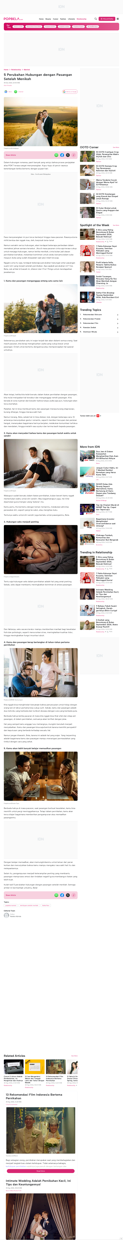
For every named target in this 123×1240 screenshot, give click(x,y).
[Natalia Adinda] (6, 915)
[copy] (74, 155)
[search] (95, 18)
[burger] (117, 18)
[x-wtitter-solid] (68, 155)
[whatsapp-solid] (56, 155)
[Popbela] (13, 19)
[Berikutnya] (78, 1068)
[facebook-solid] (62, 155)
